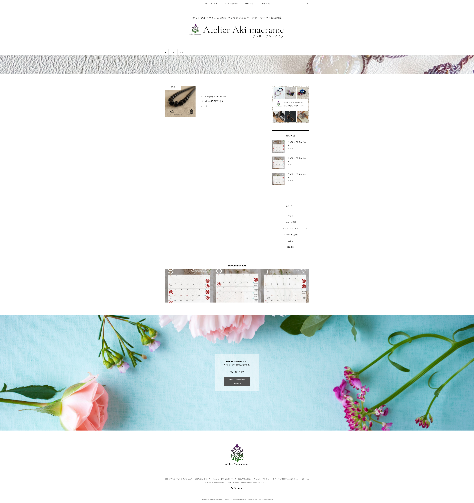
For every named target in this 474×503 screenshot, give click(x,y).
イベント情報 (291, 222)
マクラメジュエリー (209, 4)
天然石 (290, 241)
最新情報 (290, 247)
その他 (290, 216)
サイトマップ (267, 4)
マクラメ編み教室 (231, 4)
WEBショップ (250, 4)
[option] (189, 286)
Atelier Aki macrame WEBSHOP (237, 381)
